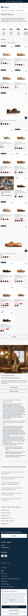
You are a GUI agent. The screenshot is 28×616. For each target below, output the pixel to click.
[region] (14, 602)
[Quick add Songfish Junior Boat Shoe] (11, 130)
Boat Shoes (3, 39)
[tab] (17, 190)
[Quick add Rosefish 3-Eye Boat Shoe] (26, 71)
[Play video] (26, 371)
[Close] (26, 590)
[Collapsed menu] (26, 7)
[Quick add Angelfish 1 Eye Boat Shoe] (11, 46)
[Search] (20, 7)
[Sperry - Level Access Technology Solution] (14, 556)
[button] (23, 7)
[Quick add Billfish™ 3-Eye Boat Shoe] (11, 71)
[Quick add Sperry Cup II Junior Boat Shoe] (26, 287)
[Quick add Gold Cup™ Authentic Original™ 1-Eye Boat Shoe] (11, 312)
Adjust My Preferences (14, 613)
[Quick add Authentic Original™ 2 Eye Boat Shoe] (26, 202)
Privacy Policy (12, 599)
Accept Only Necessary (14, 610)
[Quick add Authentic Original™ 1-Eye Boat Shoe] (11, 287)
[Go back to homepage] (5, 7)
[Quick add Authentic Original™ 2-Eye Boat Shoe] (26, 46)
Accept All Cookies (14, 606)
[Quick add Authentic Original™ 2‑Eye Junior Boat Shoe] (26, 263)
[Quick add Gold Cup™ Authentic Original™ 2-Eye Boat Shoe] (26, 154)
